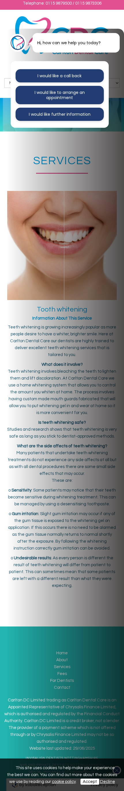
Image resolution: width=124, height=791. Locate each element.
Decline (107, 782)
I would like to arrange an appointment (60, 95)
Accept (90, 782)
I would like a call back (59, 76)
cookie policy (64, 782)
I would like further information (60, 114)
